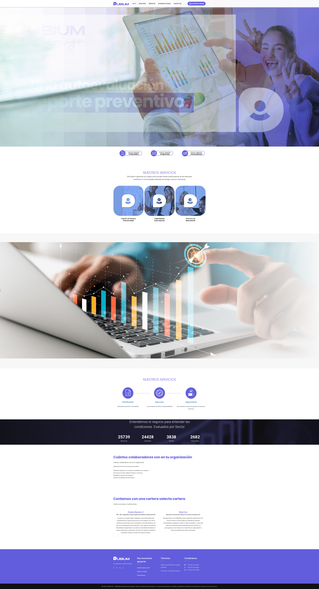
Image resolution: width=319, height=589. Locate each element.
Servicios (152, 3)
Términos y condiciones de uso (170, 571)
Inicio (134, 3)
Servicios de (190, 220)
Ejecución (159, 402)
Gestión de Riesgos (128, 220)
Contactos (177, 3)
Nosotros (142, 3)
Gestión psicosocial (143, 568)
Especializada (159, 220)
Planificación (128, 402)
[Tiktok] (123, 567)
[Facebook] (114, 567)
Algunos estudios (164, 3)
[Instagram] (117, 567)
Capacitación (141, 575)
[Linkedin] (120, 567)
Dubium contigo (142, 571)
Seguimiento (191, 402)
